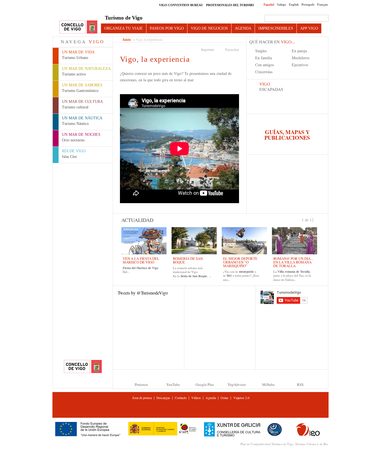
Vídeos (196, 397)
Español (269, 4)
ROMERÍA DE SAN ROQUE (188, 260)
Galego (281, 4)
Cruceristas (264, 71)
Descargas (163, 397)
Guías (224, 397)
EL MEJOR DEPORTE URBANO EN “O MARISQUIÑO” (240, 262)
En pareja (299, 50)
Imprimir (207, 49)
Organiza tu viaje (123, 28)
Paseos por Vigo (167, 28)
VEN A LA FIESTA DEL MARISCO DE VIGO (141, 260)
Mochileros (300, 57)
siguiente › (316, 219)
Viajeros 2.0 (241, 397)
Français (322, 4)
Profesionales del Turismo (230, 5)
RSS (300, 384)
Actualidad (137, 220)
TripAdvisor (237, 384)
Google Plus (205, 384)
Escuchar (232, 49)
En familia (263, 57)
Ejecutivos (300, 64)
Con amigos (264, 64)
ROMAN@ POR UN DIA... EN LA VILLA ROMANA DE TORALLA (293, 262)
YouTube (173, 384)
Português (308, 4)
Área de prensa (142, 397)
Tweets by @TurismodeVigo (143, 293)
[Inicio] (78, 27)
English (294, 4)
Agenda (243, 28)
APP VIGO (309, 28)
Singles (261, 50)
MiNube (268, 384)
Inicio (127, 39)
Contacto (181, 397)
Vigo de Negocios (209, 28)
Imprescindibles (275, 28)
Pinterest (141, 384)
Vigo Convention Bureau (181, 5)
